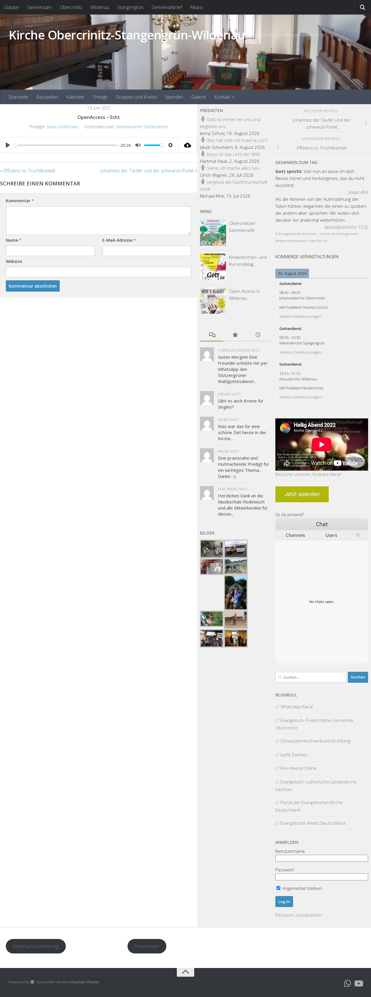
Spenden (174, 97)
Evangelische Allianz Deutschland (313, 823)
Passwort (284, 870)
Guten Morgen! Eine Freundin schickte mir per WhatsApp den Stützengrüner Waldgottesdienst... (243, 369)
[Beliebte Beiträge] (234, 335)
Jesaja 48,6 (358, 192)
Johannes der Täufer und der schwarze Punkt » (148, 170)
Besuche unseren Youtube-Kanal (308, 474)
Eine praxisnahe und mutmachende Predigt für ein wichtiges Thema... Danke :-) (243, 467)
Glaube (11, 7)
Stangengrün (130, 7)
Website (14, 261)
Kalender (75, 97)
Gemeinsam (39, 7)
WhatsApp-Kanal (297, 706)
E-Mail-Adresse (119, 240)
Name (13, 240)
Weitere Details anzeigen (300, 316)
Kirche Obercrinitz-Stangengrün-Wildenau (127, 34)
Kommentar (20, 200)
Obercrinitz (71, 7)
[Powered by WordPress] (32, 982)
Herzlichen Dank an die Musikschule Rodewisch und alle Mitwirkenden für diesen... (243, 505)
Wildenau (99, 7)
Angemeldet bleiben (301, 888)
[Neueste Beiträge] (258, 335)
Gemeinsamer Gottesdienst (142, 126)
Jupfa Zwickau (294, 754)
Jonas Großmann (63, 126)
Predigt (100, 97)
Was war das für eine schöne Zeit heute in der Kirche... (242, 432)
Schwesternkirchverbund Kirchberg (315, 741)
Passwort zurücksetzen (298, 915)
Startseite (18, 97)
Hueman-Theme (85, 982)
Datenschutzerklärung (36, 946)
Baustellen (47, 97)
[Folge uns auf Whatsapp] (348, 984)
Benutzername (290, 851)
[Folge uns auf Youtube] (358, 984)
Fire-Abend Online (299, 768)
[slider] (65, 145)
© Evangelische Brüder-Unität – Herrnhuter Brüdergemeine (316, 234)
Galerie (198, 97)
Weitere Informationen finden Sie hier (301, 241)
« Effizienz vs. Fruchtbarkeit (27, 170)
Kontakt (222, 97)
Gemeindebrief (167, 7)
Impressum (146, 946)
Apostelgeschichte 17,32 (346, 227)
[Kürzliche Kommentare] (211, 335)
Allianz (196, 7)
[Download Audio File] (187, 145)
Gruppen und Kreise (136, 97)
